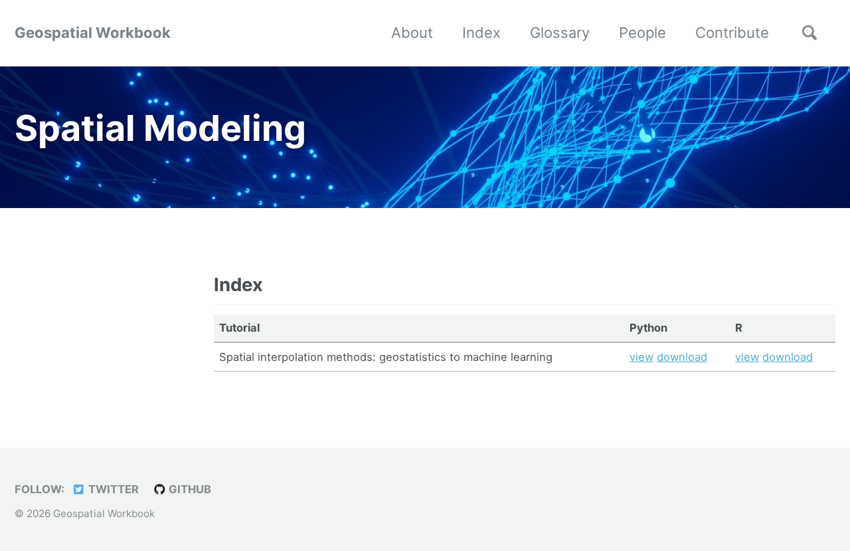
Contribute (732, 32)
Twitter (112, 489)
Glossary (560, 32)
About (412, 32)
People (642, 32)
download (682, 357)
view (641, 357)
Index (481, 32)
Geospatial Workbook (93, 32)
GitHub (188, 489)
